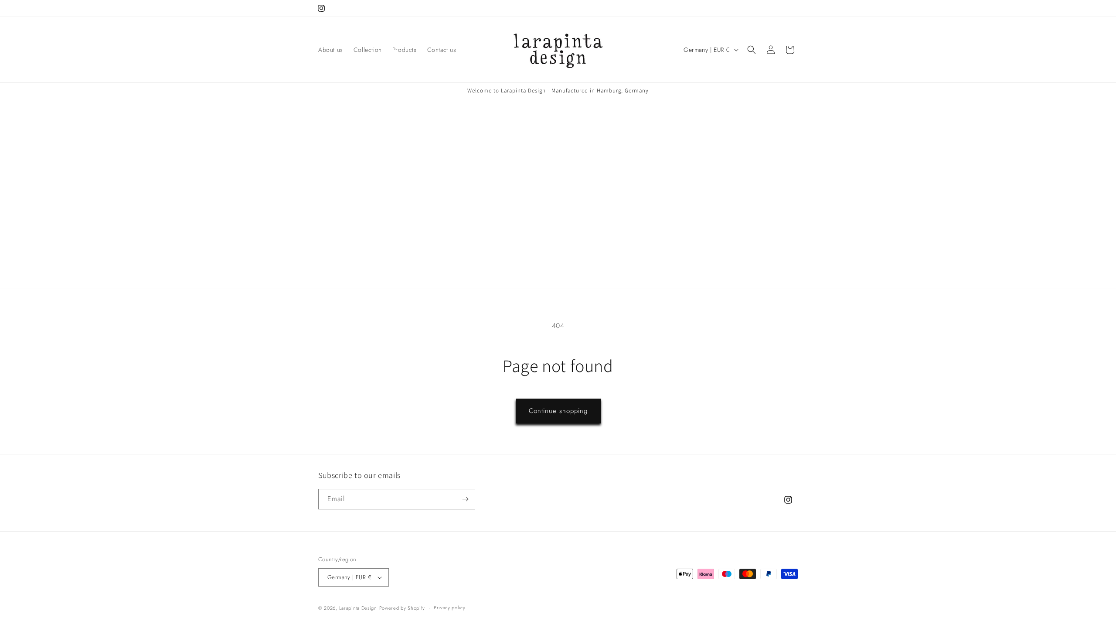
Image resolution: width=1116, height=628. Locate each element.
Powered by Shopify (402, 607)
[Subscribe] (465, 499)
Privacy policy (450, 607)
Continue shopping (558, 411)
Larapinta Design (358, 607)
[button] (751, 49)
